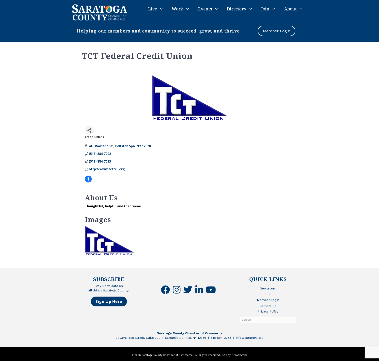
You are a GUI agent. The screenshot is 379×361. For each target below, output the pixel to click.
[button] (109, 301)
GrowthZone (240, 355)
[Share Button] (89, 130)
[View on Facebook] (88, 181)
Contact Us (268, 306)
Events (205, 9)
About (290, 9)
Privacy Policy (268, 311)
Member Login (268, 300)
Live (152, 9)
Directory (236, 9)
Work (177, 9)
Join (265, 9)
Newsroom (268, 288)
